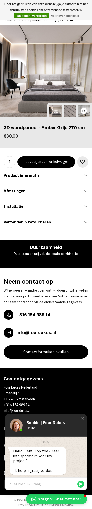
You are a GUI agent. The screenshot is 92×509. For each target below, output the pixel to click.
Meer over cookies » (65, 16)
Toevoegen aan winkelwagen (46, 161)
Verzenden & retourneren (27, 222)
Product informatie (21, 175)
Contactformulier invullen (46, 352)
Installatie (13, 206)
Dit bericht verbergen (32, 16)
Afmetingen (14, 190)
